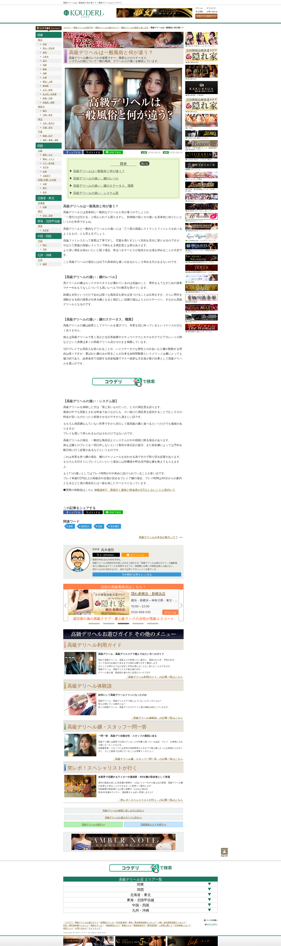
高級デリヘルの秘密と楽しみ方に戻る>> (123, 810)
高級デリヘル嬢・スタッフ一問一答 (107, 727)
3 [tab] (123, 623)
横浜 (45, 110)
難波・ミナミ (48, 159)
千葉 (40, 131)
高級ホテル (127, 925)
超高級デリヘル (107, 922)
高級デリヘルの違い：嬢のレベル (96, 178)
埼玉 (40, 119)
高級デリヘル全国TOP (83, 27)
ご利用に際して (166, 925)
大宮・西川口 (48, 123)
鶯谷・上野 (48, 81)
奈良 (45, 192)
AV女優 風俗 (121, 922)
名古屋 (46, 230)
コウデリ (67, 27)
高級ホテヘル (96, 925)
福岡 (45, 264)
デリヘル (199, 8)
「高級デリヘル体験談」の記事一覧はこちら (157, 717)
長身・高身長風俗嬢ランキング (142, 922)
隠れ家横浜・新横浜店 (148, 594)
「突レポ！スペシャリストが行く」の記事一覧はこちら (150, 799)
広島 (45, 249)
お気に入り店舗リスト (206, 16)
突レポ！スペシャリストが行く (102, 768)
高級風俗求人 (139, 925)
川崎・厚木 (48, 115)
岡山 (45, 245)
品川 (45, 60)
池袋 (45, 73)
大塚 (45, 77)
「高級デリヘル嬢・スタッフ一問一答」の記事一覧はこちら (148, 759)
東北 (40, 211)
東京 (40, 39)
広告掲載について (182, 925)
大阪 (40, 150)
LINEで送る (115, 152)
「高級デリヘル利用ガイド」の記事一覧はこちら (154, 676)
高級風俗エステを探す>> (153, 824)
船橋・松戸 (48, 135)
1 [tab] (94, 623)
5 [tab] (152, 623)
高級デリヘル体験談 (89, 686)
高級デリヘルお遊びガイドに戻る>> (123, 817)
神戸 (45, 188)
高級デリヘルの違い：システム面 (96, 193)
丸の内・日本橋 (49, 94)
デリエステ (211, 8)
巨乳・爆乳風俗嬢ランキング (76, 925)
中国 (40, 241)
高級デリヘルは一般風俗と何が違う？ (99, 171)
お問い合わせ (212, 11)
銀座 (45, 69)
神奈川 (41, 106)
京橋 (45, 171)
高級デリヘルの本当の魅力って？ (158, 537)
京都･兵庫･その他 (47, 179)
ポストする (94, 152)
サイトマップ (94, 928)
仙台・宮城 (48, 215)
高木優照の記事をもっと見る (137, 574)
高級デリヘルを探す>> (93, 824)
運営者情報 (152, 925)
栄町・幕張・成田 (50, 140)
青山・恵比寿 (48, 48)
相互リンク (68, 928)
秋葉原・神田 (48, 102)
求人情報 (199, 11)
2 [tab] (108, 623)
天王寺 (46, 167)
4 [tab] (138, 623)
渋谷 (45, 44)
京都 (45, 184)
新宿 (45, 52)
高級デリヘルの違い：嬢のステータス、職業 (103, 186)
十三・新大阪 (48, 163)
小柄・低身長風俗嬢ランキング (171, 922)
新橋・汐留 (48, 98)
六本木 (46, 56)
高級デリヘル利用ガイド (94, 645)
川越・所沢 (48, 127)
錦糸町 (46, 85)
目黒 (45, 65)
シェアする (74, 152)
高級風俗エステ (113, 925)
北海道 (41, 203)
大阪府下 (47, 175)
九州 (40, 260)
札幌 (45, 207)
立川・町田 (48, 90)
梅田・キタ (48, 154)
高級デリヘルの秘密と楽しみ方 (134, 27)
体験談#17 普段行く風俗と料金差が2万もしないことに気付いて (134, 490)
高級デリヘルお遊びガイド (107, 27)
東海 (40, 226)
